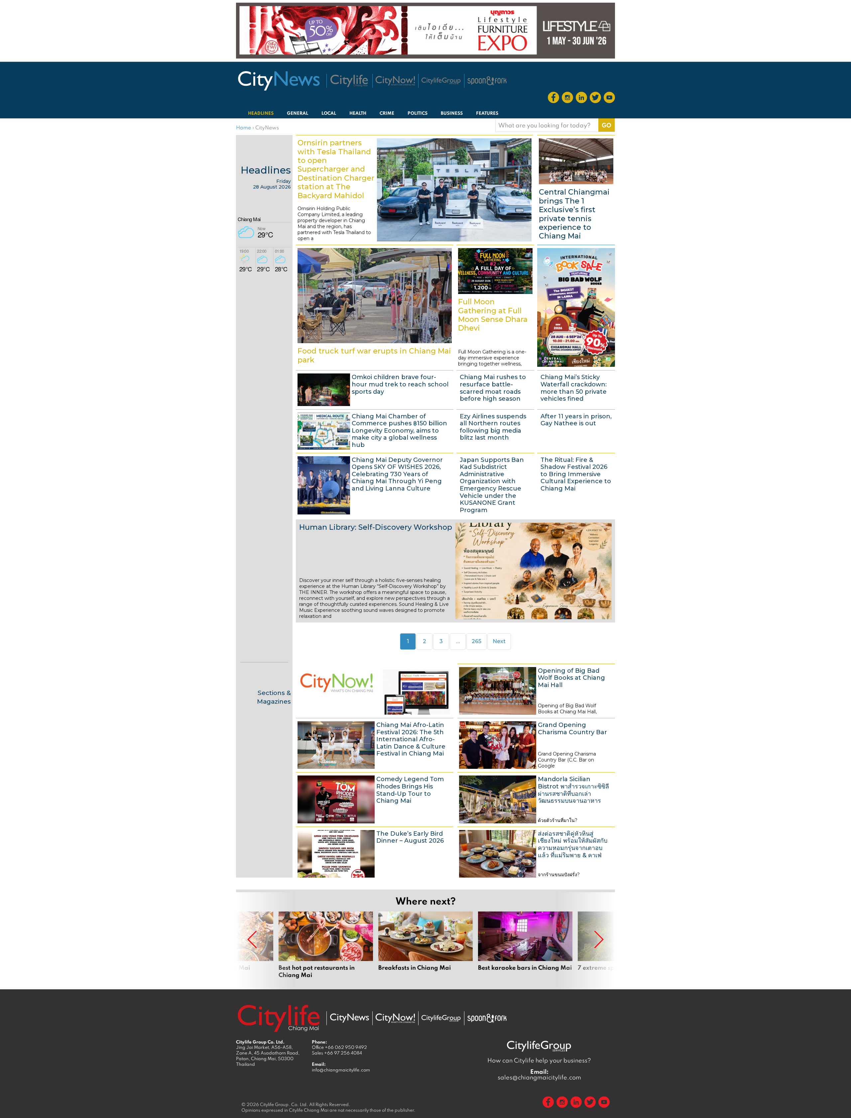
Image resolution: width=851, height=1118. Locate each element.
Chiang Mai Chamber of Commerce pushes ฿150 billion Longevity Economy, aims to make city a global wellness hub (374, 430)
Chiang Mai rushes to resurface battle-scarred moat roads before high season (495, 388)
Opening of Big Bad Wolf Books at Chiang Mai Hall (536, 690)
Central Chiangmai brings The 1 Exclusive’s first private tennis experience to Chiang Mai (576, 189)
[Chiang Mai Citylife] (349, 80)
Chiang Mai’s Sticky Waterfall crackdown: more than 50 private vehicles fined (576, 388)
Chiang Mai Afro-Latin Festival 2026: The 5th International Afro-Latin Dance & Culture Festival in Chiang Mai (374, 744)
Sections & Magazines (274, 697)
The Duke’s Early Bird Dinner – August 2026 (374, 853)
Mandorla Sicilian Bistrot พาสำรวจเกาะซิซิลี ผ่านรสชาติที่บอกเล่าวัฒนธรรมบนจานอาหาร (536, 798)
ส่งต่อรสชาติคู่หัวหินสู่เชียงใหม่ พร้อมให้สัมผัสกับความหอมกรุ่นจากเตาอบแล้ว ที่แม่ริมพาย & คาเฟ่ (536, 853)
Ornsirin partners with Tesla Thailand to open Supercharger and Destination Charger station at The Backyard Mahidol (414, 189)
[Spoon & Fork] (487, 81)
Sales (337, 1053)
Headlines (266, 170)
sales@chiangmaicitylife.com (539, 1074)
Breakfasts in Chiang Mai (425, 945)
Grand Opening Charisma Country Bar (536, 744)
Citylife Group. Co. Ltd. (284, 1104)
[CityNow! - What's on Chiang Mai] (395, 80)
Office (339, 1047)
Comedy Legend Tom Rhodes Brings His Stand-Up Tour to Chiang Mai (374, 798)
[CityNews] (278, 81)
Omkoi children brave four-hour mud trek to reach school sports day (374, 388)
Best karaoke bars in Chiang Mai (525, 945)
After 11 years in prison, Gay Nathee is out (576, 430)
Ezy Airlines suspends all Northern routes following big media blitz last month (495, 430)
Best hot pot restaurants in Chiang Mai (326, 945)
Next (499, 641)
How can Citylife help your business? (539, 1060)
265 (478, 641)
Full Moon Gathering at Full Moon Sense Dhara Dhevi (495, 306)
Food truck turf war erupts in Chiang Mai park (374, 306)
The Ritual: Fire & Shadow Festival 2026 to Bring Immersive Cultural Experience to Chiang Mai (576, 484)
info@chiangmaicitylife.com (341, 1070)
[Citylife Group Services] (441, 80)
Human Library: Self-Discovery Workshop (455, 571)
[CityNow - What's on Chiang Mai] (395, 1018)
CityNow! (374, 690)
